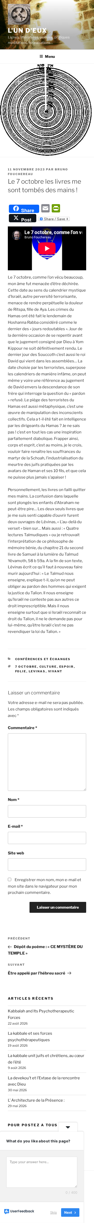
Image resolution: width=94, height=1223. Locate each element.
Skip (53, 1212)
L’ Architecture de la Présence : (36, 1100)
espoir (66, 666)
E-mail (15, 826)
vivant (55, 671)
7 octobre (26, 666)
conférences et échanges (43, 659)
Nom (13, 799)
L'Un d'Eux (27, 30)
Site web (16, 853)
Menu (50, 56)
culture (48, 666)
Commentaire (22, 727)
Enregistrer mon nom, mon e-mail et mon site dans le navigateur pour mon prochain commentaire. (44, 886)
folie (20, 671)
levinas (37, 671)
